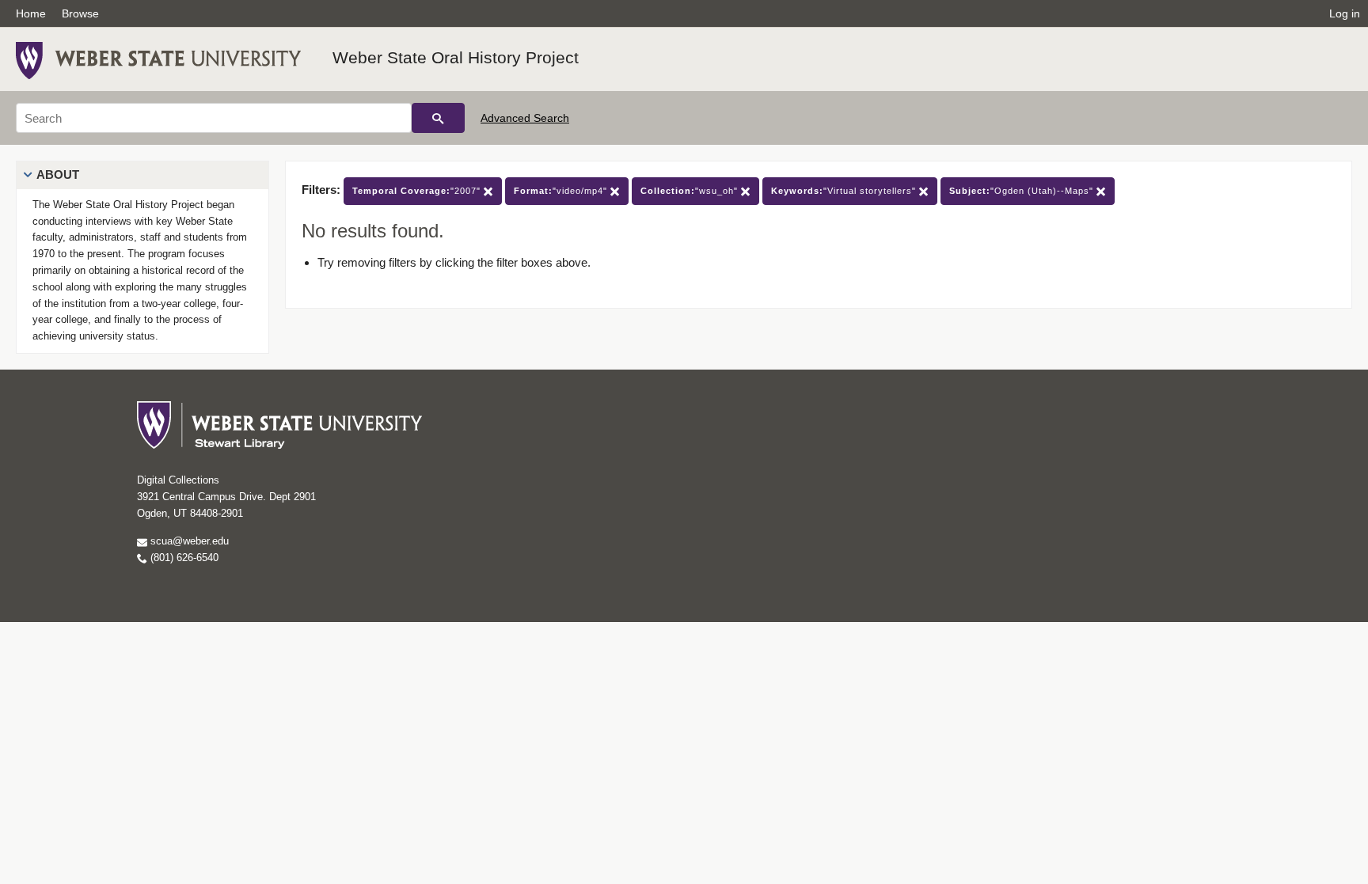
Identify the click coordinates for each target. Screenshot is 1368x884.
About (57, 174)
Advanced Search (525, 118)
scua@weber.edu (188, 541)
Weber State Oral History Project (455, 57)
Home (31, 13)
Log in (1344, 13)
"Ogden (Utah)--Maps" (1022, 190)
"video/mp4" (562, 190)
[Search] (438, 118)
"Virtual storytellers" (845, 190)
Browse (80, 13)
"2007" (418, 190)
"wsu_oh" (690, 190)
